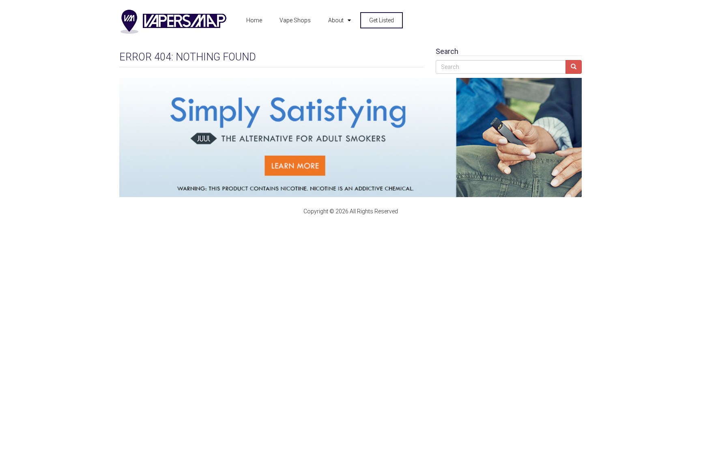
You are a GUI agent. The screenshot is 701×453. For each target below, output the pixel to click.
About (336, 20)
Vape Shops (295, 20)
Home (254, 20)
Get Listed (381, 20)
